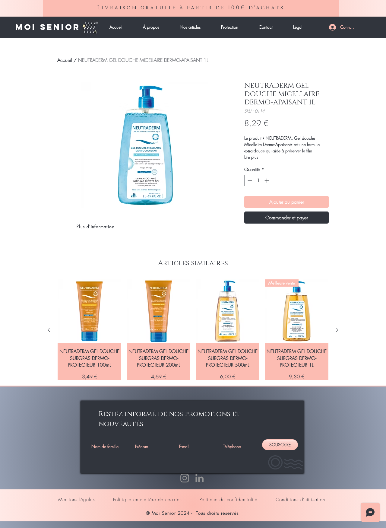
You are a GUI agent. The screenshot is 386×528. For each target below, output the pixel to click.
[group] (193, 329)
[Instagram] (185, 478)
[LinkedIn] (199, 478)
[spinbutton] (258, 180)
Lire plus (251, 157)
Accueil (64, 60)
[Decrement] (249, 180)
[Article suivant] (337, 329)
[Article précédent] (48, 329)
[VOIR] (65, 27)
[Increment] (267, 180)
